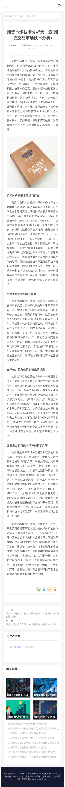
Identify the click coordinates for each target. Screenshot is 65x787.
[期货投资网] (32, 7)
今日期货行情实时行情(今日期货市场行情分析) (31, 752)
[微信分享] (38, 589)
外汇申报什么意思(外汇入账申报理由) (27, 733)
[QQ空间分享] (49, 589)
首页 (22, 16)
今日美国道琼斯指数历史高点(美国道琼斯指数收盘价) (33, 730)
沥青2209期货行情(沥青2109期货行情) (28, 723)
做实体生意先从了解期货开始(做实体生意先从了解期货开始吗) (32, 615)
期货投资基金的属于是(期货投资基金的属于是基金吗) (33, 744)
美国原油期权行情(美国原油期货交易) (27, 747)
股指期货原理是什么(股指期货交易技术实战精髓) (32, 756)
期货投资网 (30, 773)
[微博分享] (55, 589)
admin (13, 45)
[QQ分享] (44, 589)
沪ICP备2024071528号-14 (34, 779)
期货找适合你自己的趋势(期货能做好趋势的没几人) (31, 624)
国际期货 (27, 45)
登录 (17, 646)
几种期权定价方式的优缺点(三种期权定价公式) (31, 737)
